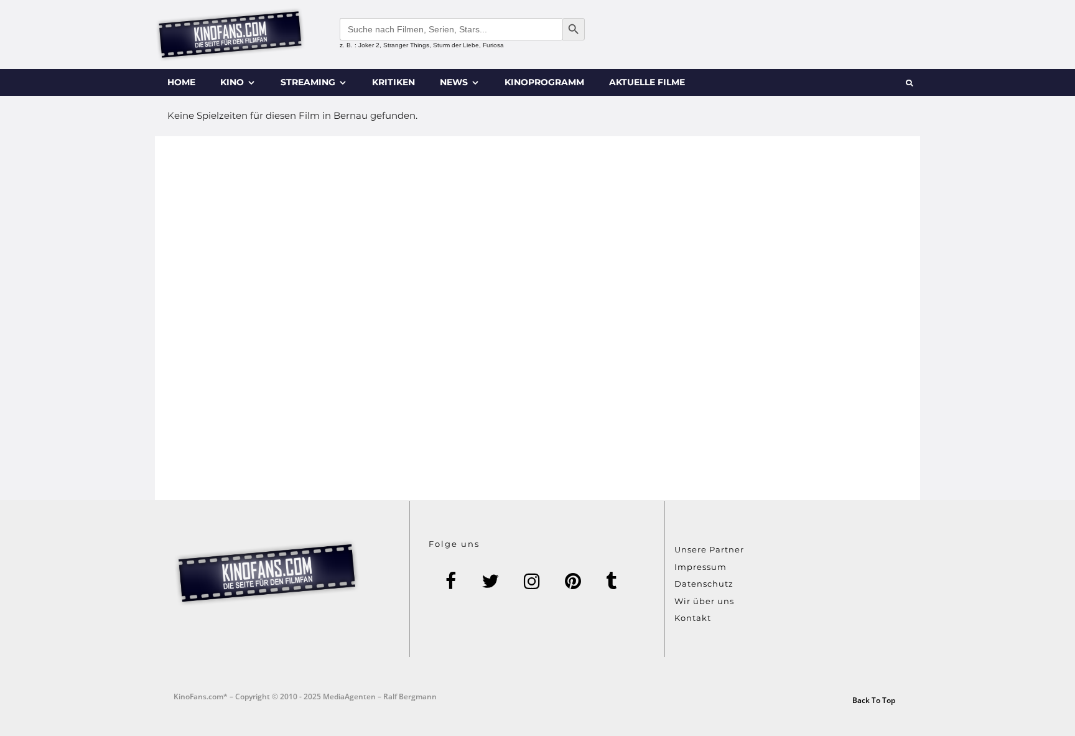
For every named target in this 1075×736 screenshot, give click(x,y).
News (454, 82)
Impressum (700, 567)
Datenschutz (703, 584)
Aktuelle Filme (647, 82)
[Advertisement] (537, 318)
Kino (232, 82)
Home (181, 82)
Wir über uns (704, 601)
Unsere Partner (709, 549)
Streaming (308, 82)
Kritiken (393, 82)
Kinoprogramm (544, 82)
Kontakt (692, 618)
